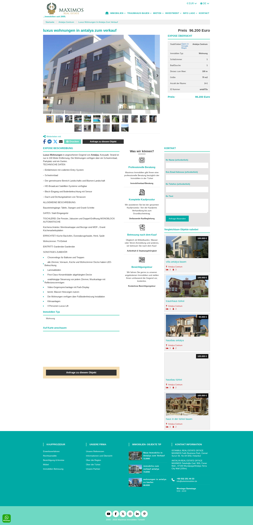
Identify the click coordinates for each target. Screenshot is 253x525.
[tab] (50, 119)
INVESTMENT (172, 13)
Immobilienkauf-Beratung (141, 183)
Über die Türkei (93, 464)
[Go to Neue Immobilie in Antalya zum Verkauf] (135, 455)
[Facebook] (115, 514)
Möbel (46, 464)
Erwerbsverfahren (51, 451)
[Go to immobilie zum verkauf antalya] (135, 468)
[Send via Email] (61, 141)
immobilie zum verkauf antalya (151, 467)
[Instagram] (130, 514)
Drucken (74, 141)
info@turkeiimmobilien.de (187, 481)
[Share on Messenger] (49, 141)
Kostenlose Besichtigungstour (141, 286)
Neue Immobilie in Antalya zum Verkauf (154, 454)
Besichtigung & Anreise (53, 460)
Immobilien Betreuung (53, 469)
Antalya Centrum (66, 22)
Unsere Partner (93, 469)
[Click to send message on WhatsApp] (6, 518)
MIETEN (157, 13)
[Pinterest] (144, 514)
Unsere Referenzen (95, 451)
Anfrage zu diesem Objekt (103, 141)
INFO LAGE (189, 13)
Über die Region (93, 460)
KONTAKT (204, 13)
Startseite (50, 22)
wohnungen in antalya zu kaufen (154, 480)
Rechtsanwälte (50, 456)
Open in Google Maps (185, 46)
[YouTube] (108, 514)
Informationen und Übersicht (99, 456)
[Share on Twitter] (55, 141)
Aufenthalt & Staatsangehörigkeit (142, 251)
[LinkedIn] (137, 514)
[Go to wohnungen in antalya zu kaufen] (135, 481)
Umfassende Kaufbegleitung (142, 218)
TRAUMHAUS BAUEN (138, 13)
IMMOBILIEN (116, 13)
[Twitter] (123, 514)
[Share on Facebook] (44, 141)
